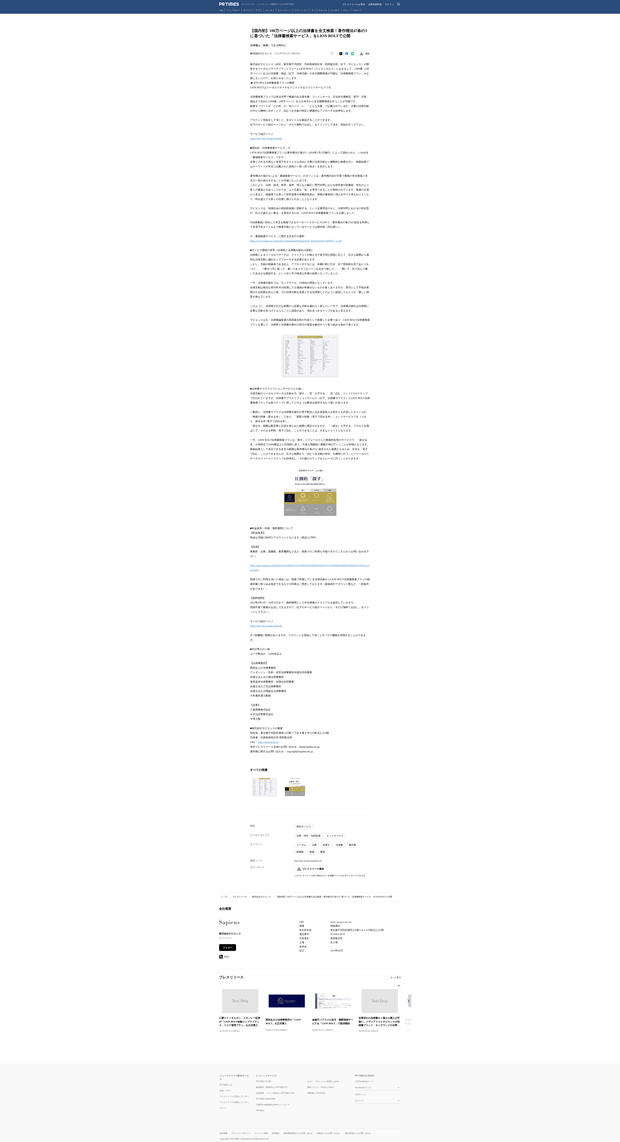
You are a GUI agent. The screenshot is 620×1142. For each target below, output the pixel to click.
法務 (314, 845)
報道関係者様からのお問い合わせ (298, 1133)
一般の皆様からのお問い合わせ (357, 1133)
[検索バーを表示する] (399, 4)
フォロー (227, 947)
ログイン (389, 4)
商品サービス (303, 826)
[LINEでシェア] (352, 53)
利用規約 (276, 1133)
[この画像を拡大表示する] (264, 787)
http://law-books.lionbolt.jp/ (308, 860)
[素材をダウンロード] (361, 53)
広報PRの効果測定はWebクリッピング (273, 1104)
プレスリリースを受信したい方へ (234, 1096)
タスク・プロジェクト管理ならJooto (323, 1081)
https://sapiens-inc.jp (268, 742)
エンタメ (269, 10)
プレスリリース (239, 897)
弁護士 (326, 845)
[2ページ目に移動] (400, 985)
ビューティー (284, 10)
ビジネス (334, 10)
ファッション (301, 10)
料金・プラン (225, 1090)
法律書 (339, 845)
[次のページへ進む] (409, 1001)
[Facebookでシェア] (346, 53)
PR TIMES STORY (263, 1081)
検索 (312, 852)
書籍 (322, 852)
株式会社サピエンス (261, 897)
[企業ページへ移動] (229, 924)
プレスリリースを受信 (353, 4)
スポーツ (357, 10)
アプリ (258, 10)
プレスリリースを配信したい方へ (234, 1102)
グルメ (346, 10)
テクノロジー (233, 10)
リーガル (301, 845)
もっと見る (395, 977)
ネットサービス (334, 835)
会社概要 (223, 1133)
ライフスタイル (319, 10)
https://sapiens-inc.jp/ (341, 922)
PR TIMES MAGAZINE (265, 1098)
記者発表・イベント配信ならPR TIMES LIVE (275, 1093)
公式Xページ (360, 1094)
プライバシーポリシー (241, 1133)
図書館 (300, 852)
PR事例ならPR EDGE (316, 1093)
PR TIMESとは (226, 1084)
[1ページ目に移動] (398, 985)
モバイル (247, 10)
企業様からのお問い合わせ (328, 1133)
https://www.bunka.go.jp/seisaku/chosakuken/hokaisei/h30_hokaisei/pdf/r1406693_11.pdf (296, 241)
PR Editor (260, 1110)
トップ (224, 897)
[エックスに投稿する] (340, 53)
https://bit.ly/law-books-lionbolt (266, 138)
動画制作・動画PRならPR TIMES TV (271, 1087)
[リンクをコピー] (367, 53)
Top (221, 10)
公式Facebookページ (364, 1081)
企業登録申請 (375, 4)
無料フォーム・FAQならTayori (320, 1087)
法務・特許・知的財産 (308, 835)
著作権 (352, 845)
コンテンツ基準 (261, 1133)
